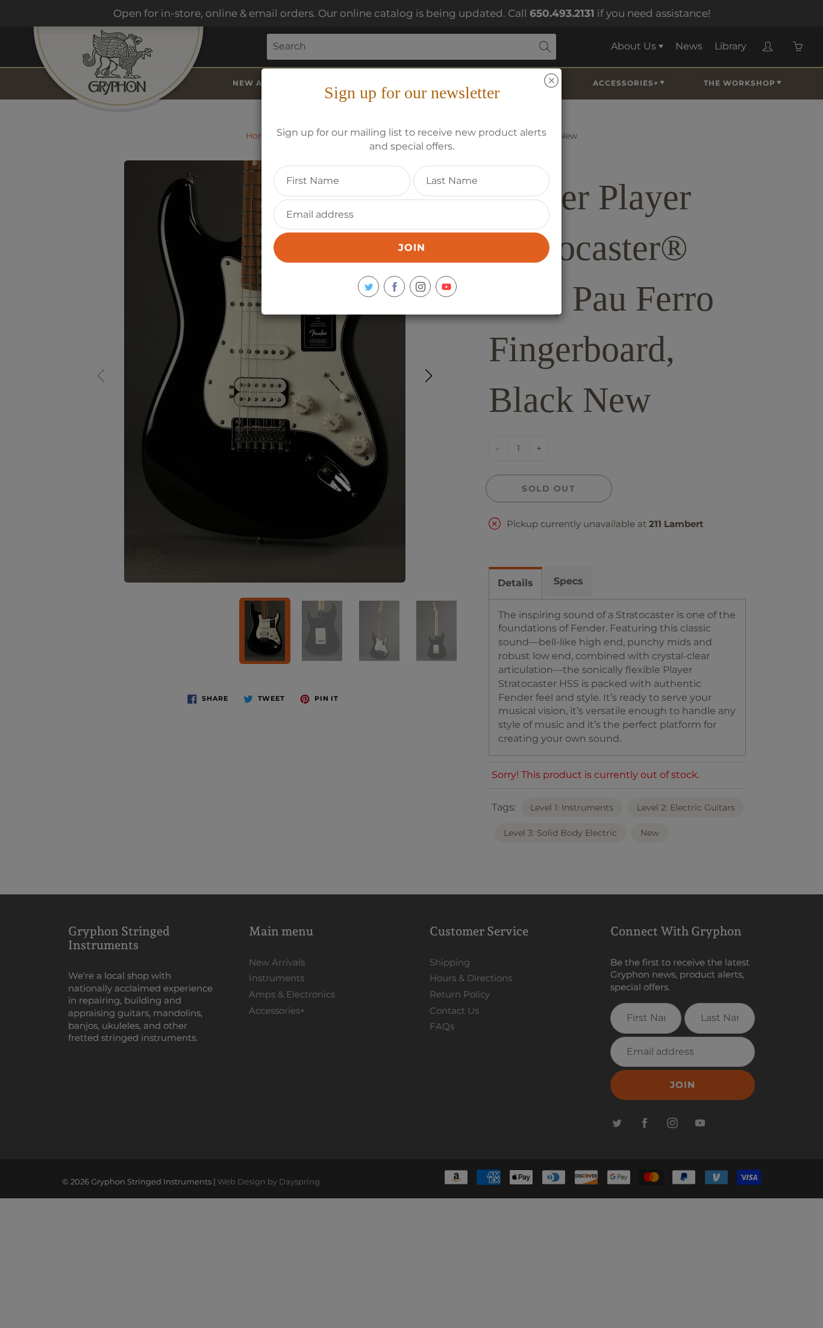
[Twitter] (368, 286)
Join (411, 247)
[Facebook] (394, 286)
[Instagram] (420, 286)
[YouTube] (446, 286)
